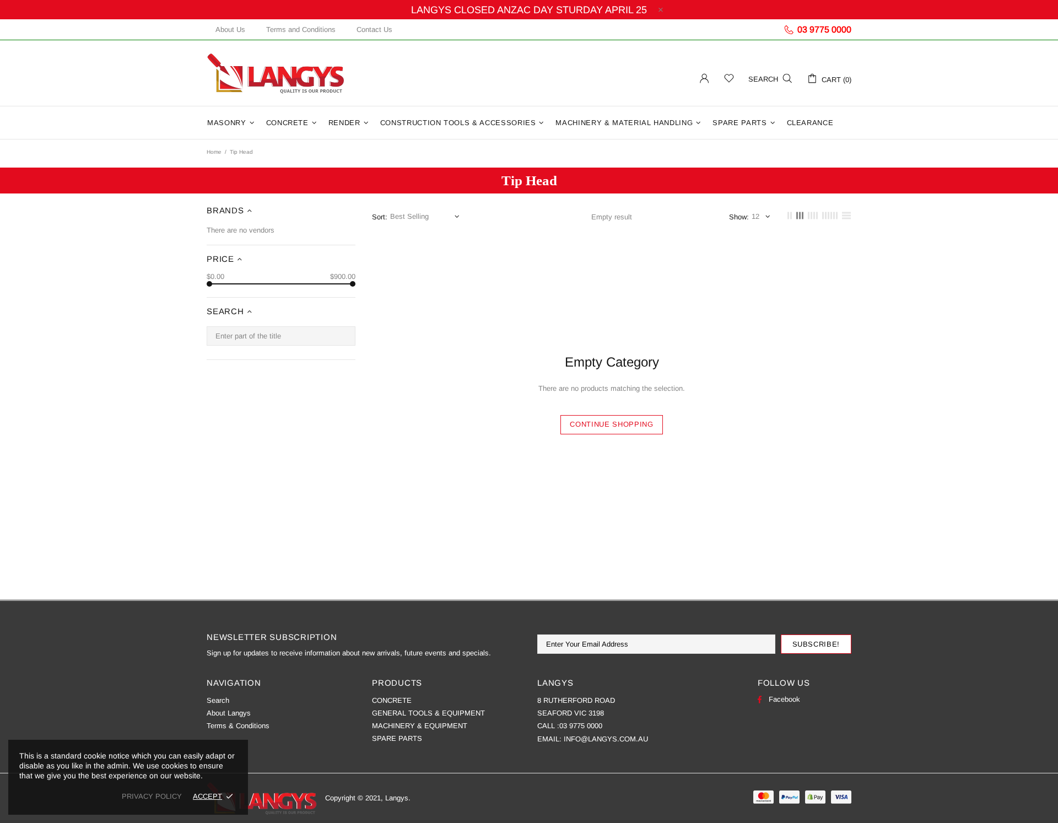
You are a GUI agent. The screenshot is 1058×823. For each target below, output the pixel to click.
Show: (739, 217)
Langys (275, 73)
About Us (230, 29)
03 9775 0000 (580, 726)
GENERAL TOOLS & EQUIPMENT (428, 713)
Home (214, 152)
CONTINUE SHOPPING (611, 424)
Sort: (379, 217)
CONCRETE (392, 700)
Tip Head (529, 180)
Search (218, 700)
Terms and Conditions (301, 29)
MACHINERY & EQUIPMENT (419, 726)
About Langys (229, 713)
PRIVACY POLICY (152, 796)
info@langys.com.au (606, 739)
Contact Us (374, 29)
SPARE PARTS (397, 738)
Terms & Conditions (238, 726)
